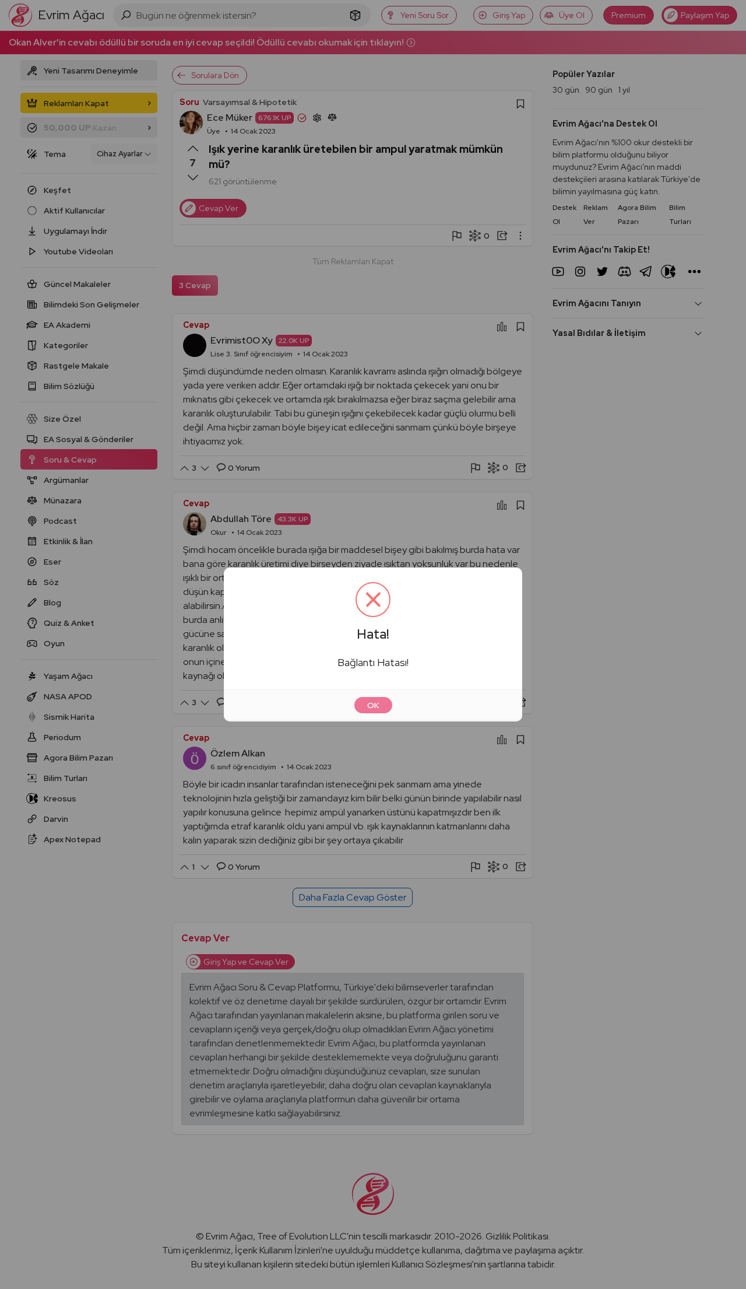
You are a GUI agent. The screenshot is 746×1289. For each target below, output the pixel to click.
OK (373, 705)
